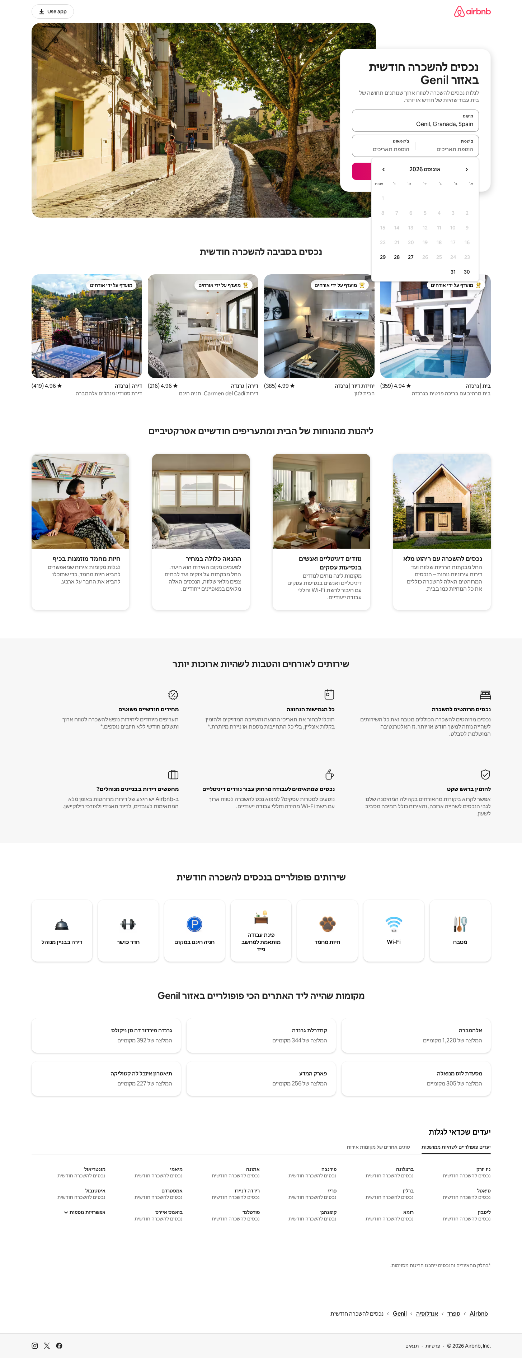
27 (411, 257)
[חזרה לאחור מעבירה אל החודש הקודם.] (466, 169)
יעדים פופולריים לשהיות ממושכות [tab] (456, 1147)
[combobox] (415, 124)
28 (397, 257)
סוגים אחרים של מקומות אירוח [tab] (378, 1147)
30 (467, 272)
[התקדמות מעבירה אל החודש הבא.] (384, 169)
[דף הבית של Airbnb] (472, 11)
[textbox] (447, 149)
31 (453, 272)
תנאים (412, 1346)
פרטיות (432, 1346)
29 (383, 257)
